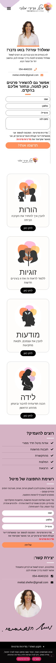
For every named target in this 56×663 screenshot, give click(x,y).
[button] (9, 8)
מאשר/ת (36, 659)
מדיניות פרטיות (24, 139)
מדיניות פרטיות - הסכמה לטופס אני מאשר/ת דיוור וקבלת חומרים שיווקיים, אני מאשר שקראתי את (30, 136)
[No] (51, 655)
